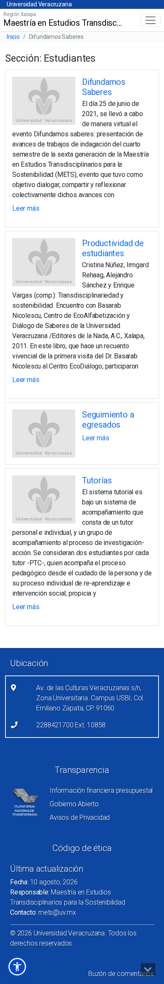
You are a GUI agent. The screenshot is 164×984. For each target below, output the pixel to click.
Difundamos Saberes (103, 87)
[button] (17, 967)
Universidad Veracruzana (39, 4)
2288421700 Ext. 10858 (71, 725)
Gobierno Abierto (74, 804)
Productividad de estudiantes (113, 248)
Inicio (13, 36)
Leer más (25, 208)
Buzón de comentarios (121, 974)
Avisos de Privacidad (80, 817)
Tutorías (96, 480)
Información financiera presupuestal (101, 790)
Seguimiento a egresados (108, 419)
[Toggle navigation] (150, 20)
